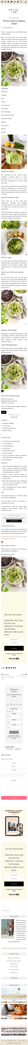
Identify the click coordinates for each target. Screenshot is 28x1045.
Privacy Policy (22, 1040)
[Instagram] (5, 2)
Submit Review (14, 732)
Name (14, 719)
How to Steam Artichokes (21, 675)
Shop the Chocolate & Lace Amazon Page (14, 948)
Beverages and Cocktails (14, 961)
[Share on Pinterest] (13, 668)
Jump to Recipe (8, 27)
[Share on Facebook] (9, 668)
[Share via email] (6, 668)
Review (14, 713)
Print (3, 412)
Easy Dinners (14, 964)
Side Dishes (14, 972)
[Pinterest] (8, 2)
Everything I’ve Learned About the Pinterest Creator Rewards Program (7, 677)
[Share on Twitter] (11, 668)
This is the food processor (16, 179)
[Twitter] (2, 2)
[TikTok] (15, 2)
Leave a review (14, 520)
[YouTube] (12, 2)
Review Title (14, 708)
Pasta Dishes (14, 966)
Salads (17, 18)
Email (14, 724)
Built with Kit (14, 658)
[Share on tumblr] (15, 668)
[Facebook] (18, 2)
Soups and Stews (14, 969)
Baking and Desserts (14, 958)
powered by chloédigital (14, 1043)
